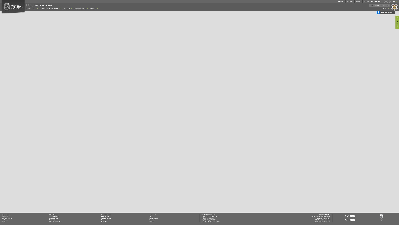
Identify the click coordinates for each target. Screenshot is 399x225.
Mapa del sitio (152, 215)
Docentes (366, 1)
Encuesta (103, 220)
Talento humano (53, 215)
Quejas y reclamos (106, 218)
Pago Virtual (5, 220)
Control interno (53, 220)
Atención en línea (153, 218)
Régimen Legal (5, 215)
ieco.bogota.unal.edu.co (40, 5)
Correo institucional (106, 215)
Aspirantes (341, 1)
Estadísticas (104, 221)
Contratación (5, 216)
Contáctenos (152, 220)
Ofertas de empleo (54, 216)
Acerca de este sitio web (322, 220)
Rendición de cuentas (7, 218)
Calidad (3, 221)
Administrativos (375, 1)
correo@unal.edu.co (323, 218)
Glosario (151, 221)
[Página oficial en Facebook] (385, 2)
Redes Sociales (105, 216)
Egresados (358, 1)
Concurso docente (53, 218)
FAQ (150, 216)
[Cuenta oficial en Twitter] (387, 2)
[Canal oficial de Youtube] (390, 2)
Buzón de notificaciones (55, 221)
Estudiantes (350, 1)
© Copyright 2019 (324, 215)
